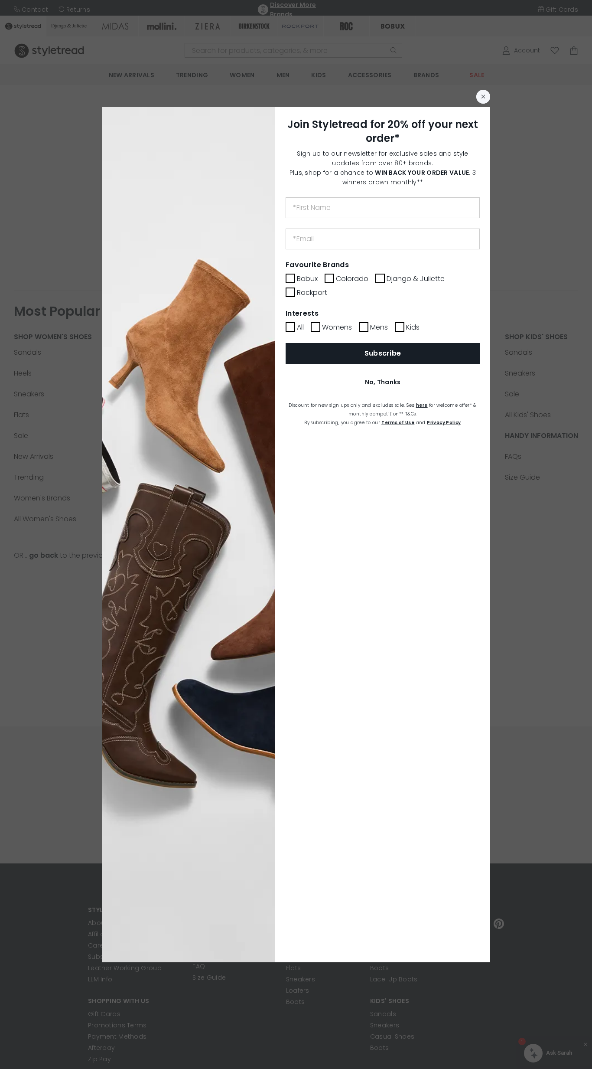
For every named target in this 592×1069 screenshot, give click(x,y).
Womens (337, 327)
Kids (413, 327)
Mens (379, 327)
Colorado (352, 279)
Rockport (312, 292)
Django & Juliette (416, 279)
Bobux (307, 279)
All (300, 327)
